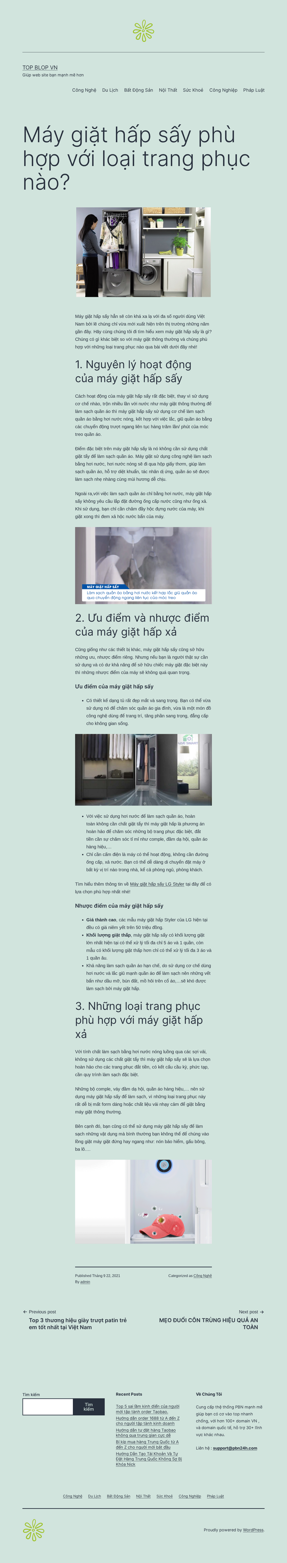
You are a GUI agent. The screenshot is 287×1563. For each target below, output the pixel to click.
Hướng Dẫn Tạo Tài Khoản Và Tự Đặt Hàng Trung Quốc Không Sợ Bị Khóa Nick (149, 1459)
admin (85, 1282)
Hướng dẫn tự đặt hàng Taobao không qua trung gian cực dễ (146, 1433)
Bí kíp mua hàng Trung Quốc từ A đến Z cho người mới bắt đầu (147, 1444)
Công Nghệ (84, 90)
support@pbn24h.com (235, 1448)
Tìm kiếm (31, 1394)
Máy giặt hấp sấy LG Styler (157, 884)
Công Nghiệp (223, 90)
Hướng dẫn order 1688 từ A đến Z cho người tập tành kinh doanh (148, 1421)
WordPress (253, 1530)
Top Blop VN (40, 67)
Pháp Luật (254, 90)
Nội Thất (168, 90)
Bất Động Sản (138, 90)
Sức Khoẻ (193, 90)
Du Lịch (110, 90)
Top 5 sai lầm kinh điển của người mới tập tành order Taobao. (147, 1409)
